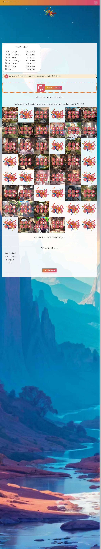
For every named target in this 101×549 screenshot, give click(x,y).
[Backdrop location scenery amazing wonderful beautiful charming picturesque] (10, 115)
